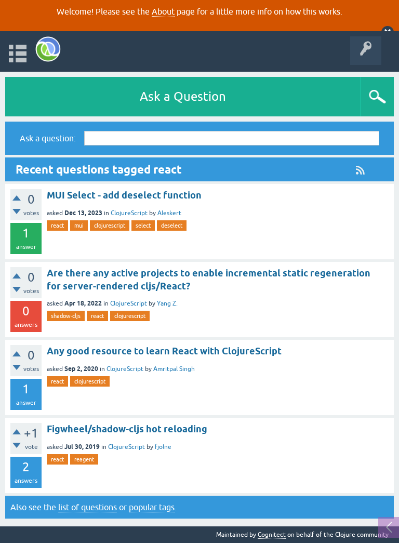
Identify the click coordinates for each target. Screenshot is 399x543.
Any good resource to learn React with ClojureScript (164, 351)
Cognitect (272, 534)
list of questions (87, 507)
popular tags (152, 507)
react (57, 225)
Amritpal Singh (174, 369)
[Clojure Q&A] (48, 49)
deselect (171, 225)
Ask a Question (183, 96)
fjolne (163, 447)
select (143, 225)
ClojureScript (129, 213)
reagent (84, 459)
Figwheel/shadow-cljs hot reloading (127, 428)
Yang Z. (167, 303)
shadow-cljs (66, 316)
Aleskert (169, 213)
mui (79, 225)
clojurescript (109, 225)
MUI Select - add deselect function (124, 195)
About (163, 11)
